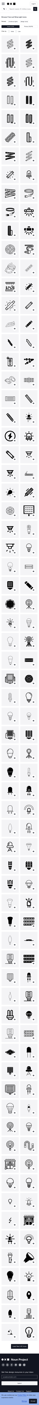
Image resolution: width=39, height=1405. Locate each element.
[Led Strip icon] (10, 137)
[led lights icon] (10, 398)
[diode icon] (29, 436)
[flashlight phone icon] (10, 361)
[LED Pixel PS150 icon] (10, 604)
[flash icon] (10, 436)
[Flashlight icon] (10, 1257)
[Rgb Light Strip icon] (10, 249)
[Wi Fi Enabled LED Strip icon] (29, 473)
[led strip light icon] (10, 44)
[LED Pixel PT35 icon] (29, 940)
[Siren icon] (10, 1238)
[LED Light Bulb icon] (29, 249)
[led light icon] (10, 305)
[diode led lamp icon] (10, 454)
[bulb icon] (29, 174)
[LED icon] (29, 286)
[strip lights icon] (29, 921)
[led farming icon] (10, 286)
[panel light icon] (10, 678)
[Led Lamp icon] (29, 398)
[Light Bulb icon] (10, 492)
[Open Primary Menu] (3, 4)
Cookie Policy (22, 1395)
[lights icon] (29, 510)
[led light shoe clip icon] (10, 380)
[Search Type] (5, 9)
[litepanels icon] (10, 734)
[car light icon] (10, 324)
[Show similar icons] (15, 49)
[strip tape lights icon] (10, 1164)
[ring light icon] (29, 604)
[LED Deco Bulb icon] (10, 1313)
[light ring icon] (29, 641)
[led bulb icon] (10, 753)
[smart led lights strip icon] (10, 268)
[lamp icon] (10, 174)
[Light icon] (29, 361)
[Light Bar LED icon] (29, 212)
